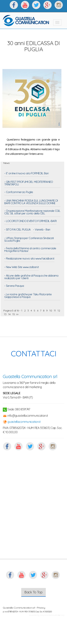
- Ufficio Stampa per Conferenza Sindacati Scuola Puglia (29, 239)
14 (9, 314)
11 (54, 310)
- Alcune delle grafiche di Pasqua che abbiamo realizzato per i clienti (31, 277)
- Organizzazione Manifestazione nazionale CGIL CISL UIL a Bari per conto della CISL (32, 212)
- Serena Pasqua (14, 286)
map (62, 615)
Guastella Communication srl (30, 376)
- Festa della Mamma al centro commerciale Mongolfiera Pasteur (30, 250)
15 (13, 314)
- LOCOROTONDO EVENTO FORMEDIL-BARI (30, 221)
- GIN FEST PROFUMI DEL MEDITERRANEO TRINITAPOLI (28, 183)
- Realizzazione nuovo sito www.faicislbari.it (29, 258)
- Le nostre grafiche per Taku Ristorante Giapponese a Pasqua (28, 296)
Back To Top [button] (33, 592)
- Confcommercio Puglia (18, 192)
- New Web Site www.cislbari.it (21, 267)
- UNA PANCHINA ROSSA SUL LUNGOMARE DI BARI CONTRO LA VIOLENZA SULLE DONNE (31, 202)
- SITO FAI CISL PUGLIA (17, 229)
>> (17, 314)
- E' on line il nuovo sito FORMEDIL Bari (26, 173)
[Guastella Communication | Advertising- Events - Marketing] (26, 20)
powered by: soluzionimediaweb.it (43, 615)
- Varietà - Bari (41, 229)
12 (58, 310)
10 (50, 310)
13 (5, 314)
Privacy (41, 607)
